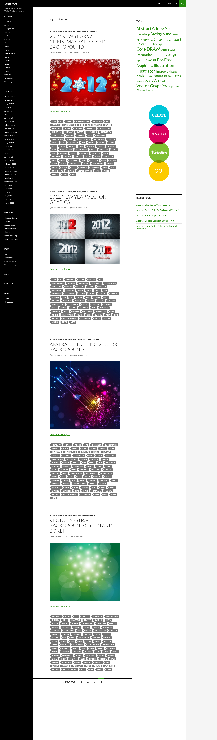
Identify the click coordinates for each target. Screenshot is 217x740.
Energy (76, 463)
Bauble (108, 125)
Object (78, 157)
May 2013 (8, 114)
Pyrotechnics (80, 484)
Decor (88, 631)
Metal (73, 308)
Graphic (55, 301)
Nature (93, 515)
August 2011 (9, 185)
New (106, 153)
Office (88, 157)
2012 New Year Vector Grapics (78, 199)
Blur (108, 620)
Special (103, 659)
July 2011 (8, 189)
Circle (95, 452)
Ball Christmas (94, 125)
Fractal (64, 470)
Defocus (113, 631)
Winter (55, 174)
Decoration (57, 139)
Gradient (96, 470)
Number (68, 157)
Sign (89, 315)
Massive (97, 477)
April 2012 (8, 157)
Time (105, 167)
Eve (83, 143)
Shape (101, 655)
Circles (55, 627)
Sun (107, 662)
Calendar (90, 128)
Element (111, 139)
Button (7, 36)
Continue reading (60, 110)
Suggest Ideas (9, 225)
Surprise (65, 666)
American (97, 121)
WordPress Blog (10, 235)
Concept (102, 287)
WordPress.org (10, 265)
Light (114, 150)
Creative (70, 290)
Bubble (75, 623)
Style (85, 491)
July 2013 (8, 107)
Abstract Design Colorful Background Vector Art (158, 210)
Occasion (87, 311)
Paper (62, 160)
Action (68, 445)
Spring (64, 167)
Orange (92, 480)
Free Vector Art (90, 31)
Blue (139, 39)
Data (89, 290)
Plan (84, 160)
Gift (81, 146)
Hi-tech (101, 301)
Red (104, 160)
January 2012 (9, 167)
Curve (99, 455)
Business (78, 128)
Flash (108, 466)
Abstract (54, 31)
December (100, 135)
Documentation (10, 218)
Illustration (66, 150)
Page (54, 160)
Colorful (78, 339)
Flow (54, 470)
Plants (6, 71)
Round (79, 655)
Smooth (73, 659)
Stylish (87, 662)
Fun (80, 641)
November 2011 (10, 174)
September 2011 (10, 182)
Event (91, 143)
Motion (55, 480)
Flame (90, 466)
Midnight (96, 153)
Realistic (94, 160)
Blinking (98, 620)
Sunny (55, 666)
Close (86, 627)
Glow (88, 641)
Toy (113, 167)
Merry (73, 153)
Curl (90, 455)
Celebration (104, 128)
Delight (55, 634)
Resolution (67, 315)
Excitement (84, 638)
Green (54, 645)
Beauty (87, 620)
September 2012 (10, 139)
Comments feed (10, 261)
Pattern (55, 484)
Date (90, 135)
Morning (65, 652)
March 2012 (9, 160)
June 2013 (8, 111)
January (107, 304)
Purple (66, 484)
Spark (112, 487)
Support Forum (10, 228)
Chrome (68, 287)
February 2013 (10, 125)
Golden (90, 146)
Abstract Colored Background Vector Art (155, 220)
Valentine (109, 666)
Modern (111, 648)
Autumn (55, 125)
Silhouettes (8, 78)
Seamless (7, 75)
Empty (55, 143)
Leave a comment (81, 52)
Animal (7, 25)
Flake (111, 143)
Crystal (80, 135)
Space (102, 487)
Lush (92, 648)
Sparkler (67, 491)
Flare (99, 466)
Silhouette (75, 164)
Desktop (76, 634)
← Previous (69, 681)
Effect (105, 459)
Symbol (98, 315)
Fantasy (96, 638)
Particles (104, 480)
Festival (77, 31)
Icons (6, 57)
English (55, 297)
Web (97, 171)
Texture (108, 491)
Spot (113, 659)
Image (93, 150)
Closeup (66, 455)
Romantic (67, 655)
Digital (92, 294)
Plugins (7, 221)
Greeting (67, 301)
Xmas (65, 174)
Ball (81, 125)
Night (82, 480)
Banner (55, 448)
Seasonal (56, 487)
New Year (56, 157)
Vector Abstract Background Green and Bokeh (81, 525)
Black (65, 448)
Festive (102, 143)
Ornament (108, 157)
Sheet (54, 164)
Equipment (73, 143)
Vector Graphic (85, 171)
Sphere (110, 164)
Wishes (55, 322)
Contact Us (172, 3)
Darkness (110, 455)
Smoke (85, 487)
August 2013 (9, 104)
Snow (86, 164)
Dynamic (94, 459)
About (160, 3)
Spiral (55, 167)
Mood (54, 652)
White (106, 171)
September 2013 (10, 100)
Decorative (70, 294)
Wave (96, 494)
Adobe (69, 121)
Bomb (93, 448)
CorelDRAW (106, 132)
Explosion (110, 463)
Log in (6, 254)
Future (72, 146)
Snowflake (98, 164)
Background (65, 31)
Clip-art (69, 132)
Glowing (84, 470)
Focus (63, 641)
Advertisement (82, 121)
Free (54, 146)
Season (113, 160)
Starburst (66, 662)
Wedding (8, 82)
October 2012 (10, 136)
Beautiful (56, 128)
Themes (7, 232)
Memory (63, 153)
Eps (63, 143)
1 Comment (79, 536)
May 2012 (8, 153)
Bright (103, 448)
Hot (65, 473)
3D (61, 121)
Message (84, 153)
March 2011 (9, 203)
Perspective (101, 311)
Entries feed (9, 258)
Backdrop (96, 445)
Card (151, 40)
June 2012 (8, 150)
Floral (6, 50)
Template (95, 167)
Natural (77, 652)
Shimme (111, 655)
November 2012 (10, 132)
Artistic (85, 616)
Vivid (83, 669)
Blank (67, 128)
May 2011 (8, 196)
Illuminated (76, 473)
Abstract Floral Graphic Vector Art (152, 215)
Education (99, 139)
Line (54, 153)
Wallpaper (85, 318)
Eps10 (92, 463)
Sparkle (55, 491)
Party (114, 480)
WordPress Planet (11, 239)
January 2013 (9, 128)
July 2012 (8, 146)
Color (96, 627)
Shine (67, 487)
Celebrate (96, 283)
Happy (100, 146)
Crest (80, 290)
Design (69, 139)
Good (97, 641)
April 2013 (8, 118)
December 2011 (10, 171)
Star (74, 167)
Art (107, 121)
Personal (74, 160)
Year (73, 174)
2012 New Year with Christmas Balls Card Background (77, 41)
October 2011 (10, 178)
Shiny (63, 164)
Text (108, 315)
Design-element (83, 139)
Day (105, 290)
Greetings (79, 301)
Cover (70, 135)
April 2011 (8, 199)
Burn (112, 448)
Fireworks (78, 466)
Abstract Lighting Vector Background (83, 347)
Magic (87, 477)
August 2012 (9, 143)
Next (66, 311)
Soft (94, 487)
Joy (63, 477)
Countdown (57, 135)
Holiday (111, 146)
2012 (54, 121)
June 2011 (8, 192)
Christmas (56, 132)
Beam (65, 620)
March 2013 (9, 121)
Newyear (56, 311)
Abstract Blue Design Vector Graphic (153, 205)
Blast (84, 448)
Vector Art (10, 3)
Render (55, 315)
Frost (62, 146)
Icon (54, 150)
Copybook (92, 132)
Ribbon (93, 484)
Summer (83, 167)
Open (97, 157)
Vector (70, 171)
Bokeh (55, 623)
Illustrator (81, 150)
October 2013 (10, 97)
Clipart (80, 132)
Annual (91, 279)
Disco (97, 634)
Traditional (57, 171)
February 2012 (10, 164)
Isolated (104, 150)
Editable (102, 294)
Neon (65, 480)
